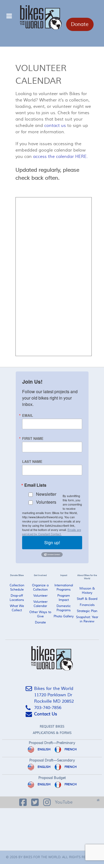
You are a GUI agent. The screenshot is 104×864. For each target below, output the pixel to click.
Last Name (32, 461)
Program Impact (63, 598)
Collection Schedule (17, 587)
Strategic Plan (87, 611)
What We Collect (17, 608)
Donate (80, 24)
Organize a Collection (40, 587)
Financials (87, 605)
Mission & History (87, 591)
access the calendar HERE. (60, 156)
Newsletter (46, 494)
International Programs (63, 587)
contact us (55, 125)
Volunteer (40, 596)
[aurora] (52, 658)
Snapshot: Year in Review (87, 619)
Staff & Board (87, 599)
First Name (32, 438)
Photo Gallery (64, 616)
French (70, 749)
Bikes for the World (41, 857)
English (43, 749)
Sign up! (52, 542)
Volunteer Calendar (40, 604)
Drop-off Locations (17, 598)
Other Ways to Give (40, 614)
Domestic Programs (64, 608)
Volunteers (46, 502)
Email (27, 415)
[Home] (98, 798)
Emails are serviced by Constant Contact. (51, 532)
